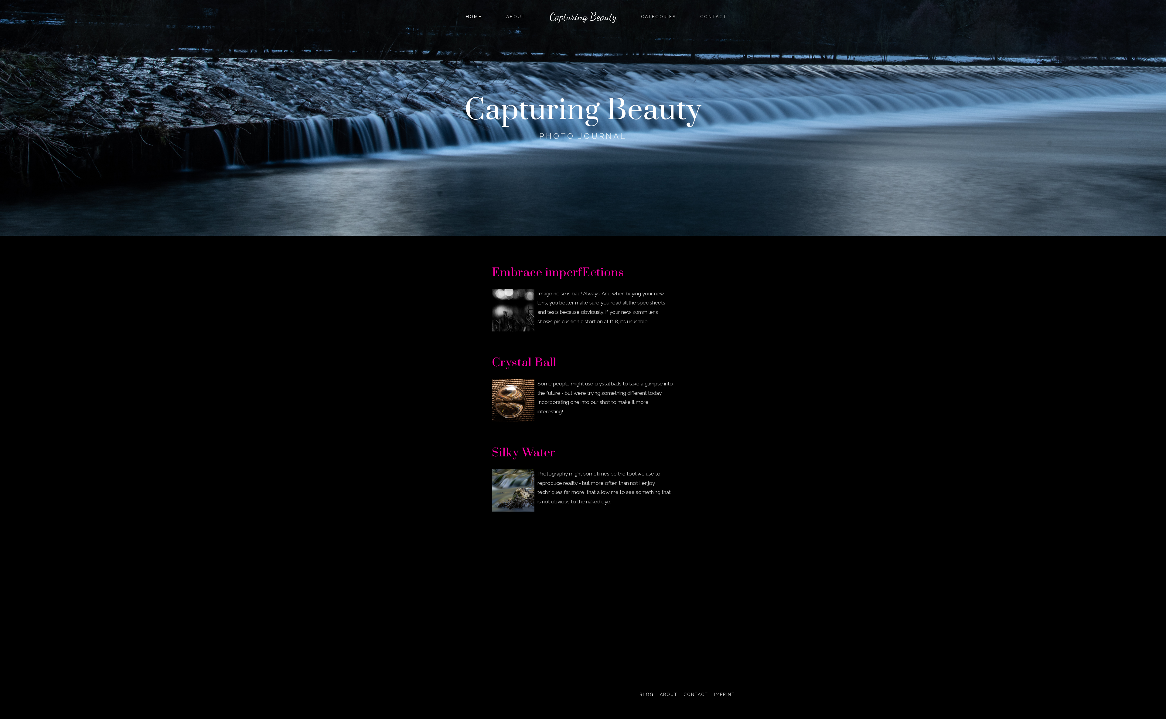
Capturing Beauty (583, 16)
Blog (646, 694)
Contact (713, 16)
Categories (658, 16)
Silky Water (523, 452)
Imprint (724, 694)
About (515, 16)
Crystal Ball (524, 362)
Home (474, 16)
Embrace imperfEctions (558, 272)
